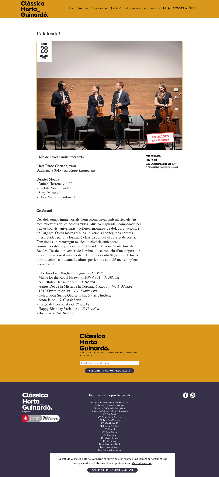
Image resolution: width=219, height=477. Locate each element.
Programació (99, 8)
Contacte (154, 8)
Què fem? (115, 8)
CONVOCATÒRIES (185, 8)
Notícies (83, 8)
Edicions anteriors (135, 8)
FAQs (166, 8)
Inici (71, 8)
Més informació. (142, 463)
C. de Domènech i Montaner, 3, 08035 (162, 167)
